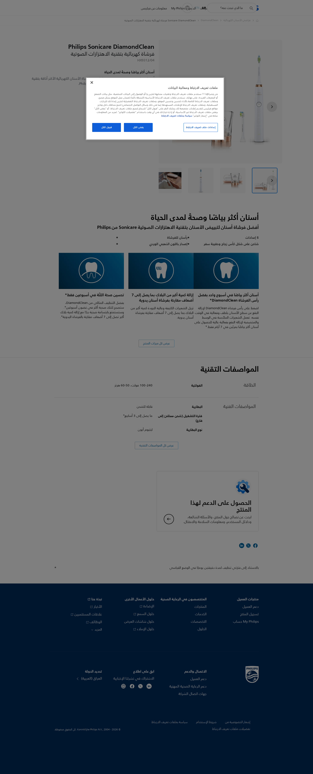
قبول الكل (106, 127)
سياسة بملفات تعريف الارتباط (176, 116)
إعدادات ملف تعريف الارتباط (200, 127)
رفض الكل (138, 127)
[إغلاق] (91, 82)
